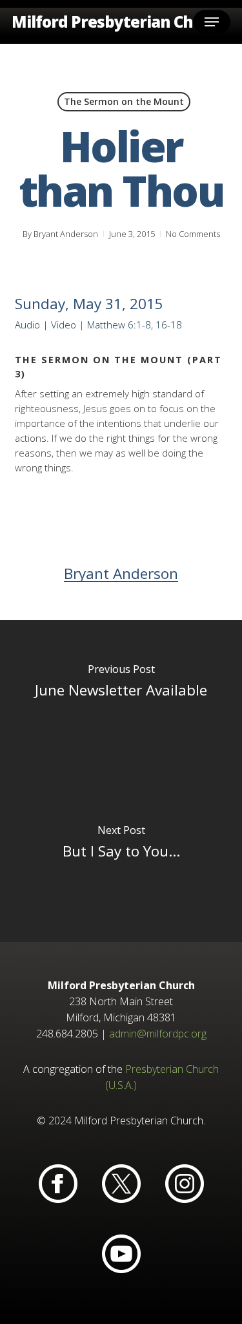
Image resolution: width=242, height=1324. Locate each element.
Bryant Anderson (66, 234)
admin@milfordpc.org (158, 1033)
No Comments (193, 234)
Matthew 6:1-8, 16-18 (134, 324)
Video (63, 324)
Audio (27, 324)
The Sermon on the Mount (124, 101)
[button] (211, 21)
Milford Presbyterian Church (120, 22)
